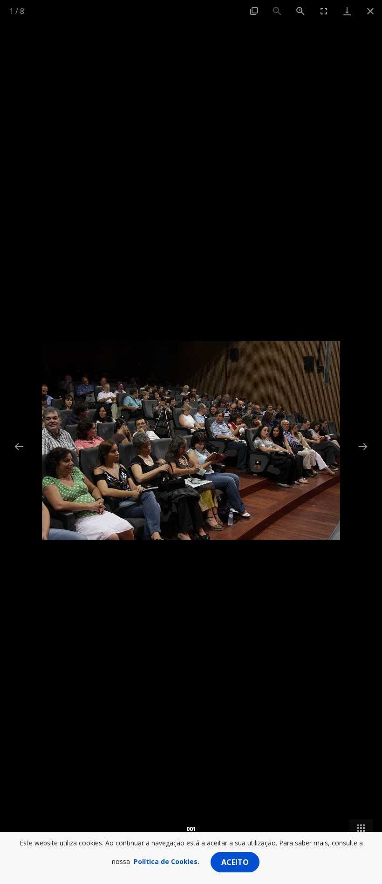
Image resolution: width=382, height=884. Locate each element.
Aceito (235, 862)
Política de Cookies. (166, 861)
